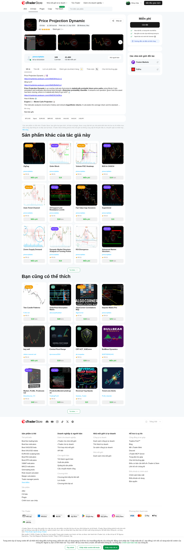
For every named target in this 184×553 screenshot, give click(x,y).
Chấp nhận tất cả (111, 547)
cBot (25, 9)
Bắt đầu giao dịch (153, 3)
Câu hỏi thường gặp (109, 69)
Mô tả (28, 69)
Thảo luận (90, 69)
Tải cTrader (75, 3)
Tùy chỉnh (70, 547)
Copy (50, 9)
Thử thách (59, 8)
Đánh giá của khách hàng (69, 69)
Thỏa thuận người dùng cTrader (36, 532)
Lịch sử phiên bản (49, 69)
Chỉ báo (33, 9)
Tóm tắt (36, 69)
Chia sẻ (118, 21)
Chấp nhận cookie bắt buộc (89, 547)
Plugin (42, 9)
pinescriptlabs (38, 57)
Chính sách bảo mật (129, 543)
